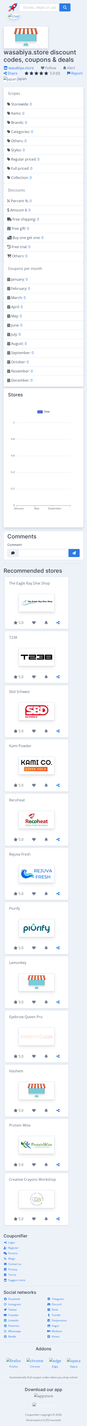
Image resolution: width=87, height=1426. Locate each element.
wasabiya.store (21, 67)
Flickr (55, 1310)
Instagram (14, 1304)
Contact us (14, 1264)
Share (12, 73)
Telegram (58, 1299)
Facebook (14, 1299)
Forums (13, 1253)
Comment (14, 544)
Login (11, 1242)
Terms (12, 1275)
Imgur (55, 1326)
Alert (70, 67)
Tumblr (56, 1315)
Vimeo (56, 1336)
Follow (50, 67)
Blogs (11, 1258)
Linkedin (13, 1320)
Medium (57, 1331)
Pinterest (13, 1326)
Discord (56, 1304)
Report (76, 73)
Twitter (12, 1310)
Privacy (12, 1269)
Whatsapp (14, 1331)
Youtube (13, 1315)
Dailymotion (59, 1320)
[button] (13, 15)
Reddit (12, 1336)
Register (13, 1248)
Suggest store (16, 1280)
